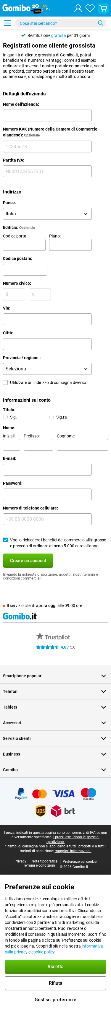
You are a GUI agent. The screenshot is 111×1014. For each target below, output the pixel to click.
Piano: (55, 236)
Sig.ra (61, 417)
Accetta (55, 966)
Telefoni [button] (11, 691)
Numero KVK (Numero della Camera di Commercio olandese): (50, 132)
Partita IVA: (13, 160)
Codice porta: (15, 236)
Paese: (9, 202)
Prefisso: (32, 436)
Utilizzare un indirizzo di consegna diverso (48, 382)
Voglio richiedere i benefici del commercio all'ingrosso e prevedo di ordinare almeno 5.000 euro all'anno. (58, 543)
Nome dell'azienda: (21, 104)
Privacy (20, 861)
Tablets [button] (10, 707)
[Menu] (7, 23)
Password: (12, 483)
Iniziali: (9, 436)
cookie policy (42, 952)
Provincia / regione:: (22, 357)
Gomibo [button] (10, 769)
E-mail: (9, 458)
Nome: (9, 427)
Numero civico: (17, 283)
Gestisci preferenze (55, 999)
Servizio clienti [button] (17, 738)
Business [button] (11, 754)
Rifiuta (55, 983)
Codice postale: (17, 258)
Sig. (13, 417)
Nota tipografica (44, 861)
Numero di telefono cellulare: (30, 508)
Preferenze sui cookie (79, 862)
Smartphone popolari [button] (23, 675)
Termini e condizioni (39, 865)
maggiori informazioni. (73, 851)
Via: (6, 308)
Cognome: (66, 436)
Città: (8, 333)
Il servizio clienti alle (44, 605)
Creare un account (28, 560)
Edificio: (19, 227)
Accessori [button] (12, 722)
